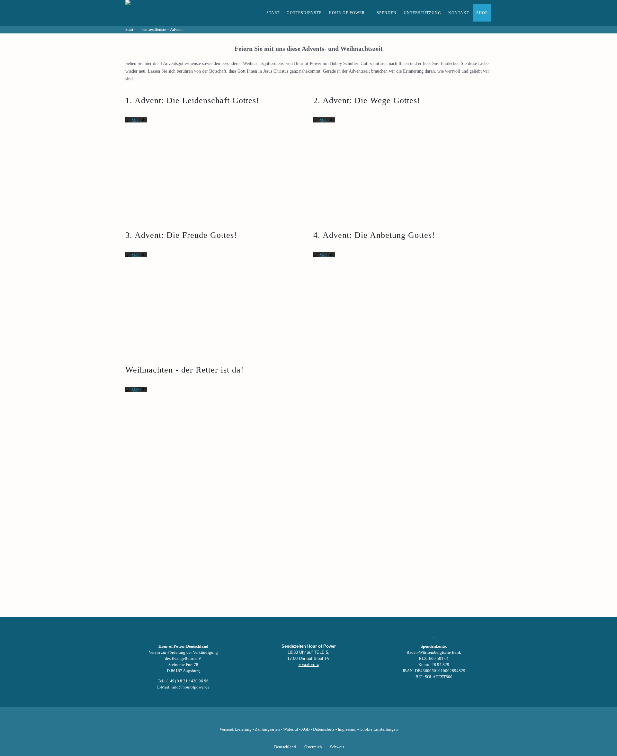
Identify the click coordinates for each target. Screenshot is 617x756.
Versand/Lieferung (235, 729)
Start (273, 13)
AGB (305, 729)
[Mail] (341, 719)
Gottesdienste (304, 13)
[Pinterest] (319, 719)
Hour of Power (347, 13)
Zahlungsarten (267, 729)
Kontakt (458, 13)
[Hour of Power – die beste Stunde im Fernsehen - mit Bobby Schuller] (160, 13)
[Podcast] (330, 719)
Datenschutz (324, 729)
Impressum (347, 729)
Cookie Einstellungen (379, 729)
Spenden (387, 13)
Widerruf (290, 729)
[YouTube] (297, 719)
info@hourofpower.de (191, 687)
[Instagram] (308, 719)
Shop (482, 13)
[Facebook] (276, 719)
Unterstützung (422, 13)
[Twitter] (286, 719)
